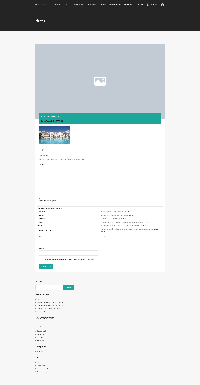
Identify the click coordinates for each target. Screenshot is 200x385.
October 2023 (41, 331)
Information (128, 5)
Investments (92, 5)
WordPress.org (42, 372)
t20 (38, 299)
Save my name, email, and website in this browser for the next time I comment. (67, 259)
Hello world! (41, 312)
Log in (39, 362)
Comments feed (42, 369)
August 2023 (41, 334)
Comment (42, 164)
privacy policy (51, 201)
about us (67, 5)
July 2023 (40, 337)
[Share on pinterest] (50, 150)
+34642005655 (155, 5)
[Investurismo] (40, 5)
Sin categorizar (42, 351)
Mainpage (57, 5)
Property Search (78, 5)
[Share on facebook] (39, 150)
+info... (129, 211)
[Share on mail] (46, 150)
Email (103, 236)
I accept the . (48, 201)
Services (103, 5)
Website (41, 248)
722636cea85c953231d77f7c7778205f (50, 302)
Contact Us (139, 5)
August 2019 (41, 340)
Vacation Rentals (115, 5)
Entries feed (41, 366)
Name (41, 236)
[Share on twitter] (43, 150)
